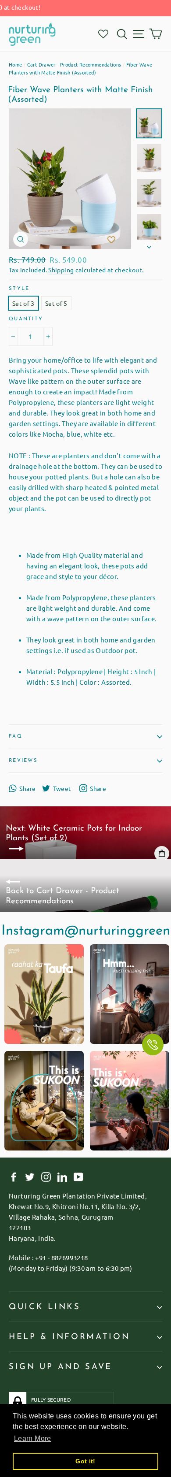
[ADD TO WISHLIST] (111, 240)
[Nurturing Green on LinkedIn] (62, 1176)
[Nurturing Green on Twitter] (30, 1176)
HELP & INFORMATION (69, 1337)
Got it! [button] (85, 1461)
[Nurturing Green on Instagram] (46, 1176)
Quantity (26, 319)
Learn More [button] (32, 1438)
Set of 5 (56, 303)
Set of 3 (23, 303)
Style (19, 288)
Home (15, 64)
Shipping (61, 270)
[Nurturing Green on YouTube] (78, 1176)
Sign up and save (60, 1367)
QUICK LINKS (45, 1307)
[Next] (149, 244)
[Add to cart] (161, 853)
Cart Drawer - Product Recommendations (74, 64)
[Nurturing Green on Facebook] (13, 1176)
